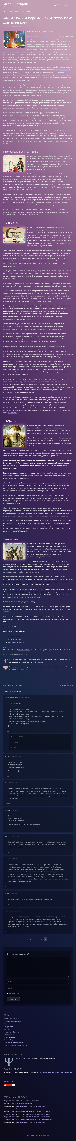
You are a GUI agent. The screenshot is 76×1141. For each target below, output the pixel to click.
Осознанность (9, 1024)
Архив (28, 11)
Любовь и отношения (11, 1019)
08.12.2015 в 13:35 (16, 757)
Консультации (14, 11)
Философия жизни (10, 1037)
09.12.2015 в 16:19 (12, 783)
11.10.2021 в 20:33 (18, 736)
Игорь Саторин (16, 4)
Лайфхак (7, 1029)
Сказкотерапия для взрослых (13, 1043)
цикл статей (12, 413)
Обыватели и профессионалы (14, 685)
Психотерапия (54, 161)
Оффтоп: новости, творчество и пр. (16, 1045)
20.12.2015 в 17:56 (15, 893)
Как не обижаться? (22, 1109)
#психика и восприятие (16, 654)
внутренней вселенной (23, 311)
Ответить (7, 731)
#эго (25, 654)
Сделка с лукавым (14, 636)
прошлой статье (24, 650)
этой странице (38, 662)
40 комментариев (15, 26)
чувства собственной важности (47, 473)
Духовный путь (9, 1040)
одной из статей (63, 70)
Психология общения (11, 1032)
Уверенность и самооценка (13, 1021)
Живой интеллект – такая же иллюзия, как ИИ (31, 1106)
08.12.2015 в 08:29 (24, 697)
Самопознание (9, 1034)
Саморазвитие (9, 1027)
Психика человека (14, 639)
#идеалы (5, 654)
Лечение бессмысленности (30, 1101)
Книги (22, 11)
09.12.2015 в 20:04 (16, 810)
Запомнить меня (14, 993)
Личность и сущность (16, 642)
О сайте (6, 11)
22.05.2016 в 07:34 (18, 911)
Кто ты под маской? (66, 685)
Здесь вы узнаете (21, 1058)
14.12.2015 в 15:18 (14, 859)
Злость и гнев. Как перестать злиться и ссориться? (33, 1111)
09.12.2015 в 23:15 (14, 836)
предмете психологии (50, 36)
